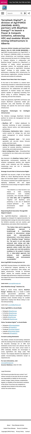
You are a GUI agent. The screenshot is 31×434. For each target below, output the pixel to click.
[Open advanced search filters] (25, 13)
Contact (27, 431)
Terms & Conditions (22, 428)
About (8, 425)
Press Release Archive (18, 425)
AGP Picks (4, 2)
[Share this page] (29, 13)
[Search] (21, 13)
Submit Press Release (10, 428)
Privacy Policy (20, 431)
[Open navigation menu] (2, 13)
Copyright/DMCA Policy (8, 431)
